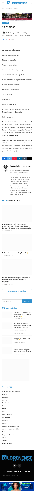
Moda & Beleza (6, 417)
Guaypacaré (18, 471)
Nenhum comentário (13, 35)
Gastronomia (6, 406)
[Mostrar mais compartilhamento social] (13, 39)
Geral (4, 411)
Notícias (5, 22)
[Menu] (3, 3)
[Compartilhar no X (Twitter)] (6, 39)
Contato (27, 471)
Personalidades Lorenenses (10, 426)
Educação (5, 397)
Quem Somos (8, 471)
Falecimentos (6, 403)
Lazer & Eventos (7, 414)
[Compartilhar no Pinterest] (9, 39)
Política (4, 432)
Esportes (5, 400)
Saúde (4, 438)
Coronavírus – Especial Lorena (11, 391)
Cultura (4, 394)
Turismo (4, 440)
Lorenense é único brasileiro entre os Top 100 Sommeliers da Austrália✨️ (22, 314)
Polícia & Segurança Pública (10, 429)
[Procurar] (31, 3)
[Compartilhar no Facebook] (3, 39)
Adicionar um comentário (17, 291)
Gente (4, 409)
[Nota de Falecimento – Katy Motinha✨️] (17, 242)
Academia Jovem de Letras (15, 33)
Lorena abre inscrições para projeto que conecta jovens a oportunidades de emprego (16, 280)
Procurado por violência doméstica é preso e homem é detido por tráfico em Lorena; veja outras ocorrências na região (16, 226)
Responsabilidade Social (9, 435)
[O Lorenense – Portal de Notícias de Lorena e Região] (17, 3)
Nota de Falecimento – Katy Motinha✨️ (15, 253)
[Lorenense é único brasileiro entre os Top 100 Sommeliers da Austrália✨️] (7, 315)
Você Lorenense (7, 443)
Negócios (5, 420)
